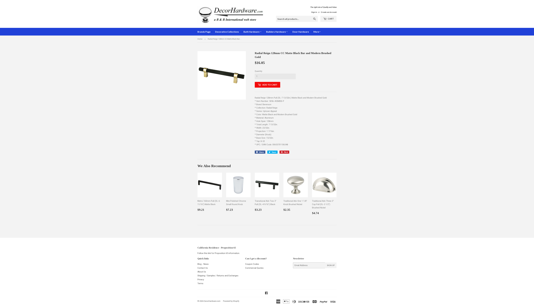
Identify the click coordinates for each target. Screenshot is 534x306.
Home (199, 39)
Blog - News (203, 264)
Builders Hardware (276, 31)
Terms (200, 283)
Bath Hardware (251, 31)
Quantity (258, 71)
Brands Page (204, 31)
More (316, 31)
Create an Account (329, 12)
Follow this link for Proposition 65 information (218, 253)
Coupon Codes (252, 264)
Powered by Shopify (231, 301)
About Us (201, 271)
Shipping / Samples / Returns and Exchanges (217, 275)
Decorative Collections (227, 31)
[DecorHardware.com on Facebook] (266, 293)
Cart (330, 18)
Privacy (200, 279)
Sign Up (331, 265)
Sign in (314, 12)
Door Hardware (300, 31)
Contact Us (202, 268)
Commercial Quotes (254, 268)
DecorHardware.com (212, 301)
